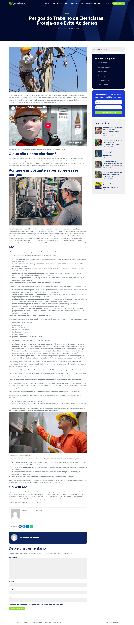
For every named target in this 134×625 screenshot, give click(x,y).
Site (10, 597)
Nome (11, 582)
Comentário (13, 557)
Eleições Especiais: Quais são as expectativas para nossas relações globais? (112, 142)
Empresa (60, 3)
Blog (53, 3)
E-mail (11, 589)
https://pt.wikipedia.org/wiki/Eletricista (27, 503)
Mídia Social (69, 3)
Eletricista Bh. (24, 499)
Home (47, 3)
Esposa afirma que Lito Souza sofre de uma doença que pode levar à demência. (112, 164)
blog (67, 13)
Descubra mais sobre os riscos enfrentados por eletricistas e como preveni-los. (37, 149)
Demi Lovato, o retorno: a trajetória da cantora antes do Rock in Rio (112, 153)
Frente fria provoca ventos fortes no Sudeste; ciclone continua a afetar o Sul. (112, 185)
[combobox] (108, 49)
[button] (20, 526)
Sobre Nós (80, 3)
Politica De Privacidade (94, 3)
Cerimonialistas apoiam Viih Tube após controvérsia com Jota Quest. (112, 174)
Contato (107, 3)
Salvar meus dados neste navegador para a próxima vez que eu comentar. (37, 605)
